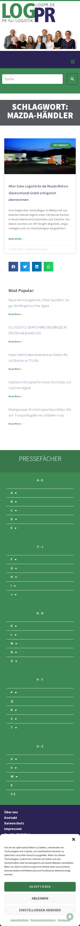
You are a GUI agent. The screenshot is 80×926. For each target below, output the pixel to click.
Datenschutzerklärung (43, 920)
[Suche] (32, 79)
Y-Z (13, 794)
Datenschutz (14, 823)
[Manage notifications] (70, 916)
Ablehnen (40, 898)
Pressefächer (40, 459)
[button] (73, 839)
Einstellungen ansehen (40, 910)
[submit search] (72, 79)
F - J (40, 547)
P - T (40, 680)
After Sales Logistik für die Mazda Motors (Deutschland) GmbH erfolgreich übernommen (38, 193)
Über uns (11, 812)
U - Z (40, 746)
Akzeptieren (40, 887)
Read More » (16, 239)
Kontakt (10, 818)
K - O (40, 613)
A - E (40, 480)
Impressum (64, 920)
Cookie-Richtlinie (19, 920)
